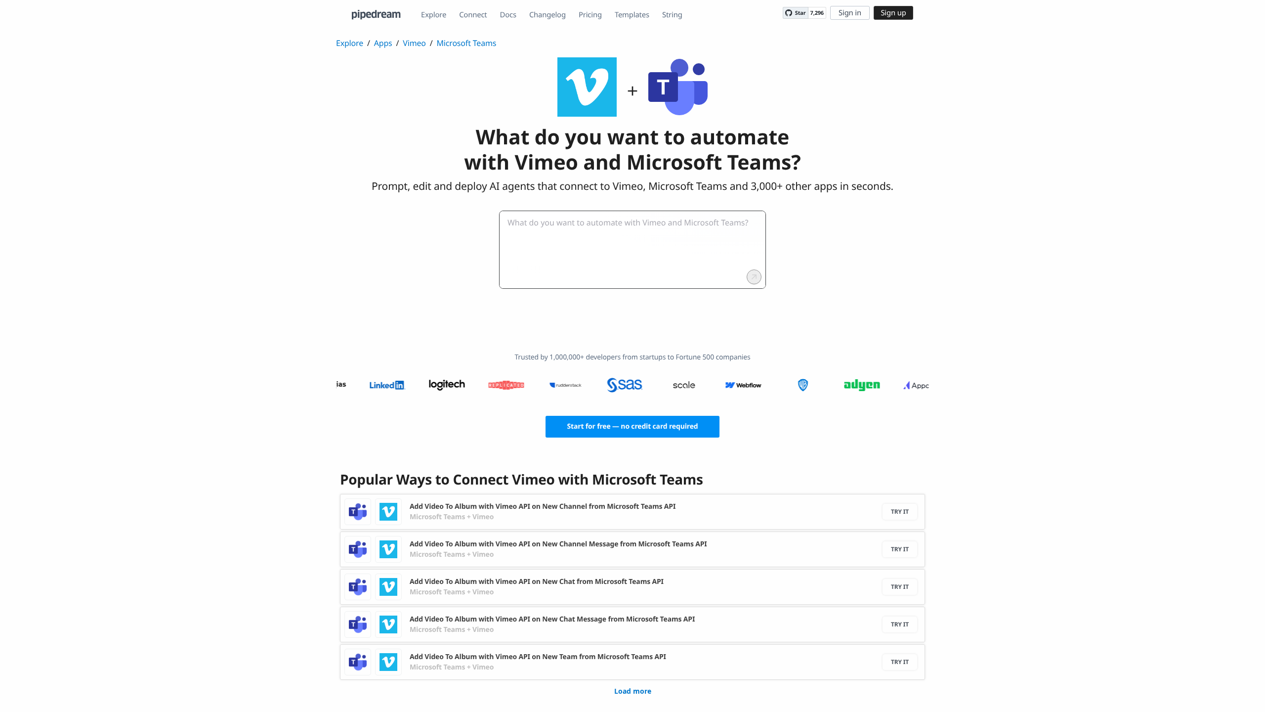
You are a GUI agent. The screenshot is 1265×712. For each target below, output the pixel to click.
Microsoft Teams (467, 43)
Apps (383, 43)
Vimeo (414, 43)
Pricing (590, 15)
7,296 (817, 13)
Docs (508, 15)
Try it (900, 511)
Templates (632, 15)
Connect (473, 15)
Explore (433, 15)
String (672, 15)
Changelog (547, 15)
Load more (632, 691)
